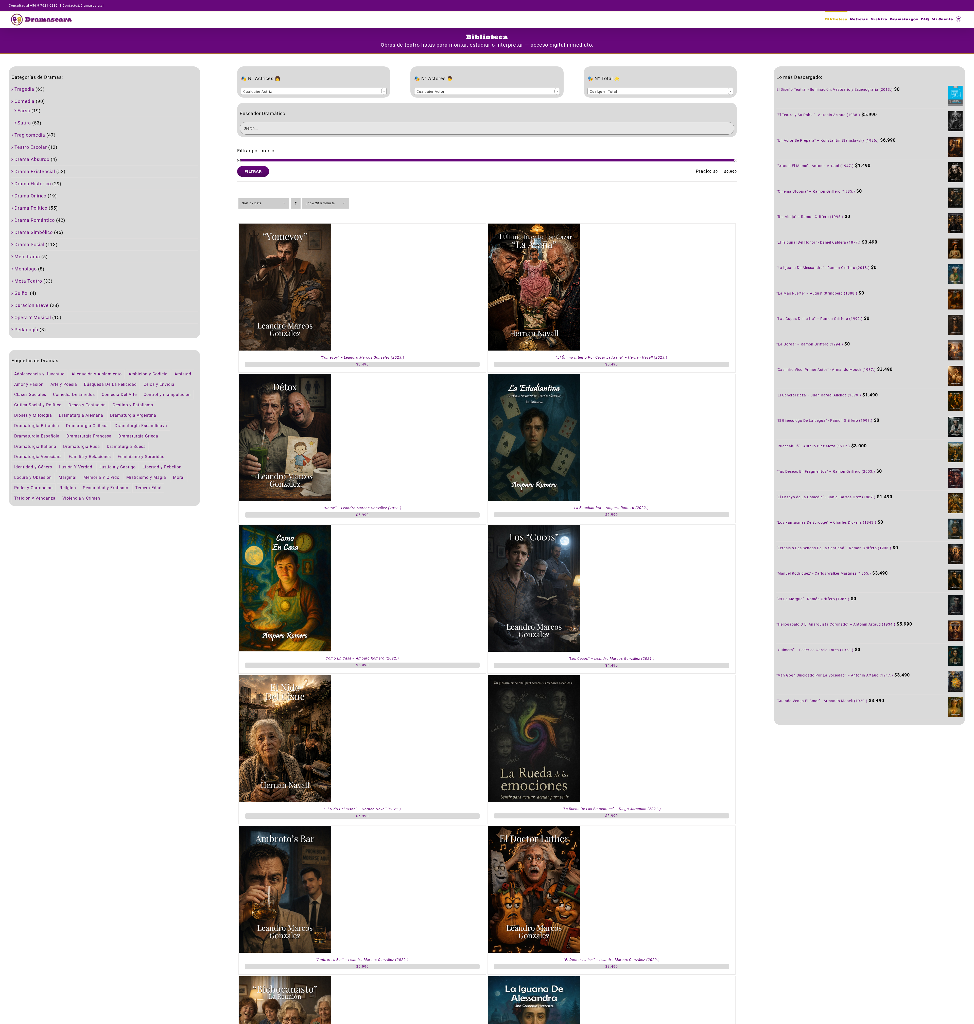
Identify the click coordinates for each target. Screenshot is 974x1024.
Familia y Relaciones (90, 456)
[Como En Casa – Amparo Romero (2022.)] (285, 528)
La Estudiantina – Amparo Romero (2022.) (611, 508)
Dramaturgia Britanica (36, 425)
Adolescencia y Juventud (39, 374)
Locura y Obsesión (33, 477)
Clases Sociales (30, 394)
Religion (68, 487)
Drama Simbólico (33, 232)
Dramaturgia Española (37, 436)
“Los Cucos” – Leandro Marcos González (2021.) (611, 658)
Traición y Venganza (35, 498)
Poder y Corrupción (33, 487)
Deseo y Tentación (87, 405)
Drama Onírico (30, 195)
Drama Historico (32, 183)
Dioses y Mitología (33, 415)
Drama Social (29, 244)
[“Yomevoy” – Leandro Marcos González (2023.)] (285, 227)
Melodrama (27, 256)
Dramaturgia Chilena (87, 425)
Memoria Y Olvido (101, 477)
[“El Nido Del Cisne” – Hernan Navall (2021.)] (285, 678)
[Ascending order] (296, 203)
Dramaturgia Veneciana (38, 456)
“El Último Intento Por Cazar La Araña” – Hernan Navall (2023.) (611, 357)
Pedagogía (26, 329)
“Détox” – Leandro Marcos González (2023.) (362, 508)
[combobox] (314, 91)
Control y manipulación (167, 394)
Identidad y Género (33, 467)
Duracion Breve (31, 305)
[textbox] (313, 91)
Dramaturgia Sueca (126, 446)
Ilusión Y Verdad (75, 467)
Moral (179, 477)
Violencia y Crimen (81, 498)
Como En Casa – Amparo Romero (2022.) (362, 658)
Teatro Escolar (30, 147)
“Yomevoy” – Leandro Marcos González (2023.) (362, 357)
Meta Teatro (28, 281)
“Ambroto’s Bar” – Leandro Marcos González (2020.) (362, 960)
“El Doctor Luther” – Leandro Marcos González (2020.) (612, 960)
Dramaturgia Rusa (81, 446)
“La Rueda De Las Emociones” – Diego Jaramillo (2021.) (611, 809)
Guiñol (21, 293)
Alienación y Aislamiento (97, 374)
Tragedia (24, 89)
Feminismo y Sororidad (141, 456)
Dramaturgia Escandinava (141, 425)
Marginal (68, 477)
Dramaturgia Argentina (133, 415)
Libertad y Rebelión (162, 467)
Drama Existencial (34, 171)
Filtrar (253, 171)
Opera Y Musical (32, 317)
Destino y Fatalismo (133, 405)
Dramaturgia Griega (138, 436)
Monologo (25, 268)
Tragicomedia (29, 135)
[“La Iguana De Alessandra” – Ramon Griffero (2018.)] (534, 979)
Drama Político (30, 208)
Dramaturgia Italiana (35, 446)
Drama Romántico (34, 220)
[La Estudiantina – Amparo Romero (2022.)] (534, 377)
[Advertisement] (869, 771)
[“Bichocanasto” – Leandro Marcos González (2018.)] (285, 979)
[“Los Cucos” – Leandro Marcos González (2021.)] (534, 528)
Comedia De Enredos (74, 394)
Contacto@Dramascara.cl (83, 5)
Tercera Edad (148, 487)
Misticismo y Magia (146, 477)
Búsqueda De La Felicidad (110, 384)
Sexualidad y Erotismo (105, 487)
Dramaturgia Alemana (81, 415)
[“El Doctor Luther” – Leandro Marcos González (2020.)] (534, 829)
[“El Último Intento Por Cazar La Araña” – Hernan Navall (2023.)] (534, 227)
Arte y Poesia (63, 384)
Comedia (24, 101)
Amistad (183, 374)
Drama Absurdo (31, 159)
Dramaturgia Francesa (89, 436)
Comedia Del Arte (119, 394)
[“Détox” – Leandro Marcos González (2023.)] (285, 377)
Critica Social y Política (38, 405)
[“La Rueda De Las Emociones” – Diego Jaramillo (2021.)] (534, 678)
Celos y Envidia (159, 384)
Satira (24, 122)
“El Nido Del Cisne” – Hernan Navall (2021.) (362, 809)
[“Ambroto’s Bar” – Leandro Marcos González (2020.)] (285, 829)
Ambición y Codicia (148, 374)
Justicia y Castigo (117, 467)
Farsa (24, 110)
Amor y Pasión (29, 384)
